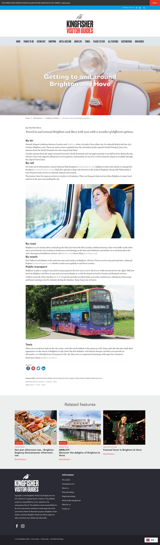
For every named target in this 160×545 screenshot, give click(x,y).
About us (65, 488)
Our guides (139, 41)
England (48, 382)
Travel (87, 41)
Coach (38, 385)
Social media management (71, 500)
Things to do (28, 41)
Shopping (52, 41)
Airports (32, 385)
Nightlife (78, 41)
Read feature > (21, 459)
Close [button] (155, 3)
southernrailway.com (44, 169)
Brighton (71, 144)
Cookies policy (45, 539)
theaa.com (66, 253)
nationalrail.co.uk (86, 166)
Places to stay (99, 41)
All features (113, 41)
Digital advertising (68, 496)
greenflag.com (90, 253)
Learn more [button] (65, 3)
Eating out (41, 41)
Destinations (126, 41)
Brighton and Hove (52, 118)
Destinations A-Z (68, 484)
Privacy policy (35, 539)
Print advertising (68, 492)
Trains (43, 385)
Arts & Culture (65, 41)
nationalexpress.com (42, 263)
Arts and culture (110, 447)
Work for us (66, 504)
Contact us (66, 508)
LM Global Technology (57, 539)
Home (18, 41)
